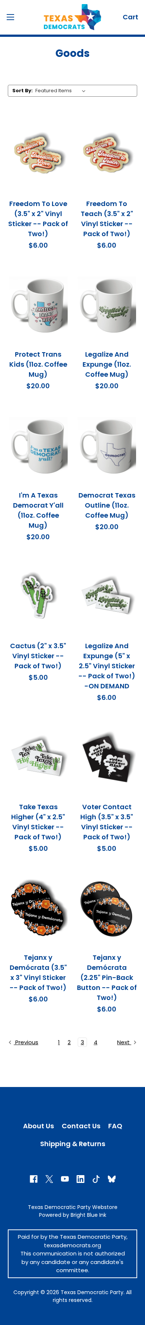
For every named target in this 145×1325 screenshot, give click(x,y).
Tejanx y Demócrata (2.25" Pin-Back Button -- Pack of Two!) (107, 977)
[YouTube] (65, 1179)
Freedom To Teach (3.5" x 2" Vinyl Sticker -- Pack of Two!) (107, 218)
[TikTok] (96, 1179)
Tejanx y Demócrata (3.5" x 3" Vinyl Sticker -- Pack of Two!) (38, 972)
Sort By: (22, 90)
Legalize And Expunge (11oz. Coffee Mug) (107, 364)
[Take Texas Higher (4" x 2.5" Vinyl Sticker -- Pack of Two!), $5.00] (38, 758)
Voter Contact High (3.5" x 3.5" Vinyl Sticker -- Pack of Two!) (106, 822)
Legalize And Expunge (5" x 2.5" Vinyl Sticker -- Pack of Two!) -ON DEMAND (106, 666)
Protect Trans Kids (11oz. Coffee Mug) (38, 364)
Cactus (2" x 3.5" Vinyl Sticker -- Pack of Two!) (38, 655)
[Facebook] (34, 1179)
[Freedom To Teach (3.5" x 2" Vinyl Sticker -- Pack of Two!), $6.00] (107, 154)
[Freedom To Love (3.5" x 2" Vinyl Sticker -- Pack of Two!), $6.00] (38, 154)
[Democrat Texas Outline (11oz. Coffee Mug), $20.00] (107, 446)
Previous (26, 1042)
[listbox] (62, 90)
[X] (49, 1179)
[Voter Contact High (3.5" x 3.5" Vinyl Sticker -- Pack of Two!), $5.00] (107, 758)
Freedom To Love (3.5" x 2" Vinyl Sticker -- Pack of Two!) (38, 218)
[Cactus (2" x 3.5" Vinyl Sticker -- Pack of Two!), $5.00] (38, 597)
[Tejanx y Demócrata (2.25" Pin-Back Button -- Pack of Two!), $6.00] (107, 909)
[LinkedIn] (80, 1179)
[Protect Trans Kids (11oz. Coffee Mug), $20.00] (38, 305)
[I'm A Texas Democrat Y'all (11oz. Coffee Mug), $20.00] (38, 446)
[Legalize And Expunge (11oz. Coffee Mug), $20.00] (107, 305)
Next (124, 1042)
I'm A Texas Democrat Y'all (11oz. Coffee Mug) (38, 510)
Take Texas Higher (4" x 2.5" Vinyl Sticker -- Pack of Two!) (38, 822)
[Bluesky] (112, 1179)
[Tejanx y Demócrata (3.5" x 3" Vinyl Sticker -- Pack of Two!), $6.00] (38, 909)
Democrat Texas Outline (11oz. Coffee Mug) (106, 505)
